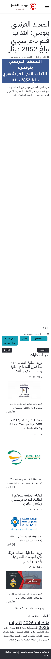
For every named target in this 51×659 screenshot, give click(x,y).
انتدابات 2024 (9, 343)
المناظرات (32, 628)
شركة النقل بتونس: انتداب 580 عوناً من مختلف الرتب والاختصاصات (24, 424)
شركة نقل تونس (42, 632)
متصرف (6, 632)
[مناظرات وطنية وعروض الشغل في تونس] (22, 6)
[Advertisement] (25, 212)
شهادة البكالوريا (39, 338)
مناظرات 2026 (36, 622)
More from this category (30, 608)
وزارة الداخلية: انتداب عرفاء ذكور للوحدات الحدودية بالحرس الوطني (25, 556)
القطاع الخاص (39, 57)
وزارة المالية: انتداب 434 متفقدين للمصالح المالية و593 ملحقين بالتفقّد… (26, 366)
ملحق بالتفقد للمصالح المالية (22, 632)
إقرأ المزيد (10, 411)
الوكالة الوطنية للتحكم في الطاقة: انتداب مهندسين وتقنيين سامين (26, 499)
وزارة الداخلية (20, 628)
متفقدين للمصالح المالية (25, 636)
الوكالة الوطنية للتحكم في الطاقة (22, 639)
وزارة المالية (9, 628)
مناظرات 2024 (10, 338)
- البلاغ (46, 328)
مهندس (46, 636)
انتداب (39, 636)
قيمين (24, 338)
